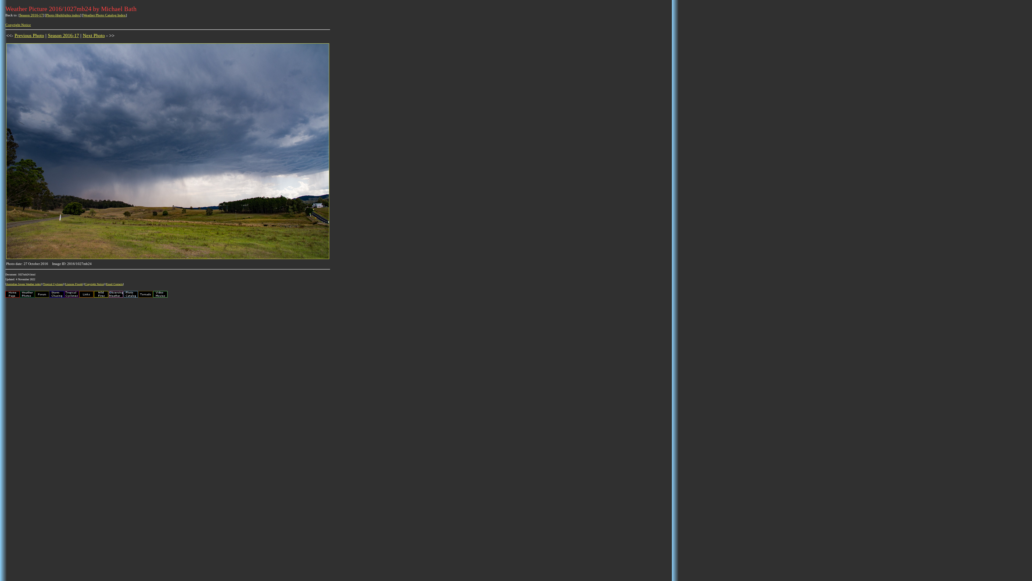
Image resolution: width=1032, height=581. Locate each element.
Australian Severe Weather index (23, 284)
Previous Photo (29, 35)
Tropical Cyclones (53, 284)
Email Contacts (114, 284)
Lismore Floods (74, 284)
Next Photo (94, 35)
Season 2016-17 (31, 15)
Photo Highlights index (63, 15)
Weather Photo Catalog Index (104, 15)
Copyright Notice (18, 25)
